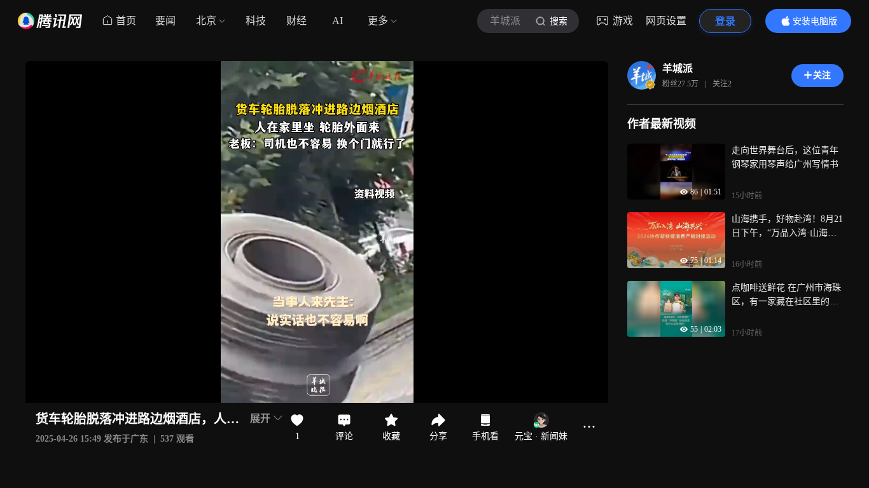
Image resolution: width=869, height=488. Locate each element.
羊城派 (677, 68)
